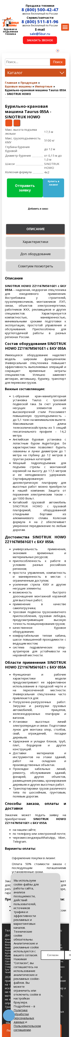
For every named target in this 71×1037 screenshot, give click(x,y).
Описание (35, 229)
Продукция (29, 83)
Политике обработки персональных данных (24, 1016)
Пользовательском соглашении (27, 1028)
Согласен (52, 955)
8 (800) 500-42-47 (39, 9)
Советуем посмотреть (35, 266)
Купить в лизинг (53, 183)
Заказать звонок (40, 40)
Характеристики (35, 242)
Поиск (57, 62)
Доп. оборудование (35, 254)
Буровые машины (18, 86)
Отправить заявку (25, 187)
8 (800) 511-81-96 (39, 21)
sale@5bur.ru (40, 33)
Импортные (43, 86)
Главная (11, 83)
